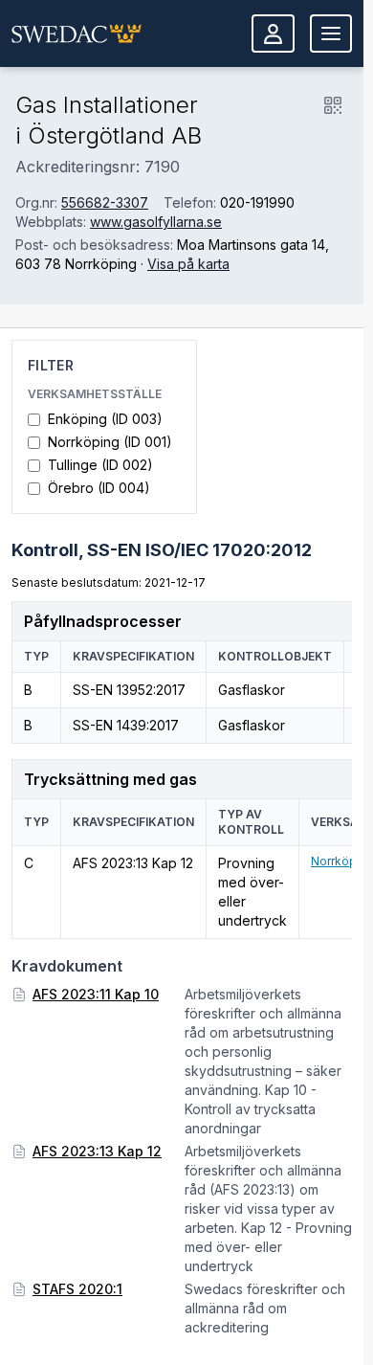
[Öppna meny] (331, 33)
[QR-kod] (333, 105)
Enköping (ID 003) (105, 419)
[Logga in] (273, 33)
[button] (76, 33)
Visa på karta (188, 264)
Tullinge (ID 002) (100, 465)
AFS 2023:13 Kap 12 (97, 1151)
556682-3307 (104, 202)
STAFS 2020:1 (77, 1289)
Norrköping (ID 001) (110, 442)
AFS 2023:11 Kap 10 (96, 994)
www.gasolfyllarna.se (156, 221)
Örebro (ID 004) (99, 488)
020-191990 (257, 202)
